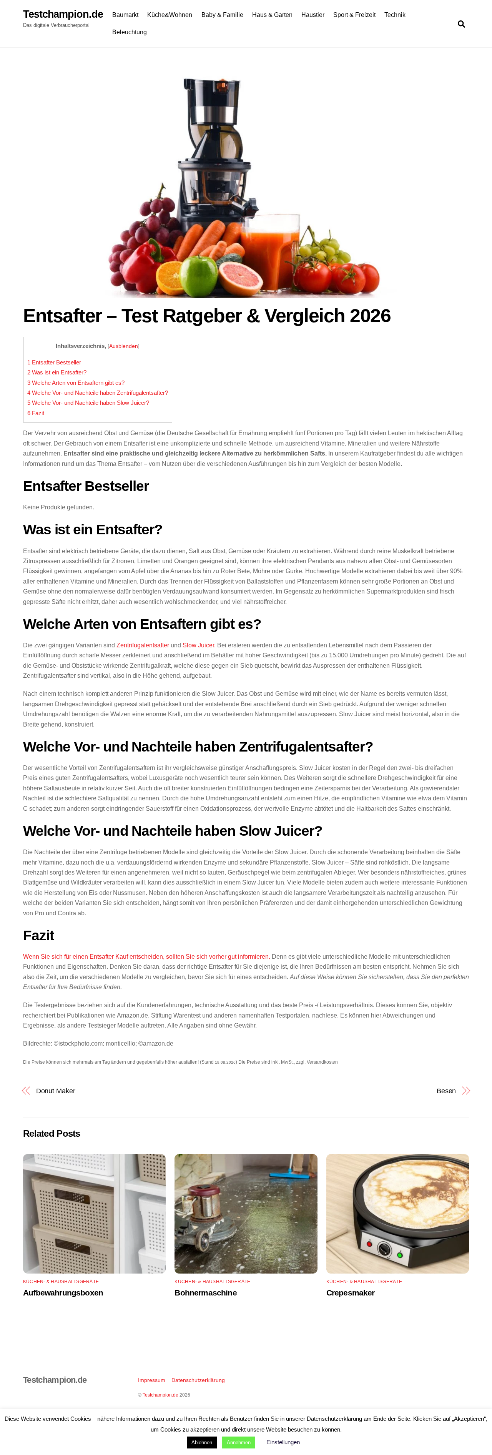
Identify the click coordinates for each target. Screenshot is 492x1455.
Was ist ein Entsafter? (56, 372)
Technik (395, 15)
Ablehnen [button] (201, 1442)
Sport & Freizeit (354, 15)
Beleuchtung (129, 32)
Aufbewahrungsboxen (63, 1292)
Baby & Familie (222, 15)
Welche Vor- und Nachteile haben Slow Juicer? (88, 402)
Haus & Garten (272, 15)
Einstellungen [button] (283, 1442)
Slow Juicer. (199, 645)
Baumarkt (125, 15)
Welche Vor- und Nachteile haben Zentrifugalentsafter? (97, 392)
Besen (446, 1091)
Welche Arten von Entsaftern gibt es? (76, 382)
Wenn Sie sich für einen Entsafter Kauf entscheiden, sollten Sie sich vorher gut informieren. (146, 956)
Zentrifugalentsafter (142, 645)
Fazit (35, 413)
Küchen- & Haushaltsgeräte (61, 1281)
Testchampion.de (160, 1395)
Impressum (151, 1380)
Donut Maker (55, 1091)
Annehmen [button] (239, 1442)
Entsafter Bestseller (54, 362)
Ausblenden (123, 346)
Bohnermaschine (205, 1292)
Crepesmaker (350, 1292)
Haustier (312, 15)
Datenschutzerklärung (198, 1380)
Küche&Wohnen (169, 15)
